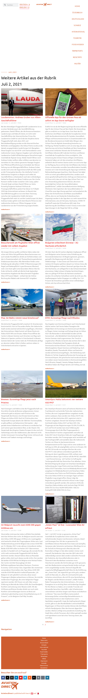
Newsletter (44, 668)
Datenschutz (44, 665)
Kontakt (44, 663)
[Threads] (34, 678)
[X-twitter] (8, 678)
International (78, 32)
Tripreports (77, 51)
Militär (77, 63)
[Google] (38, 678)
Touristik (77, 38)
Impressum (44, 661)
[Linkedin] (16, 678)
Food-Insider (78, 44)
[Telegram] (25, 678)
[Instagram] (12, 678)
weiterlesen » (5, 209)
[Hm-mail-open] (43, 678)
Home (77, 6)
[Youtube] (21, 678)
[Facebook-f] (3, 678)
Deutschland (78, 19)
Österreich (77, 12)
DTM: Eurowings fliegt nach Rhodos (62, 317)
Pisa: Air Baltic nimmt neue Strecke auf (19, 317)
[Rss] (30, 678)
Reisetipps (77, 57)
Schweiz (77, 25)
